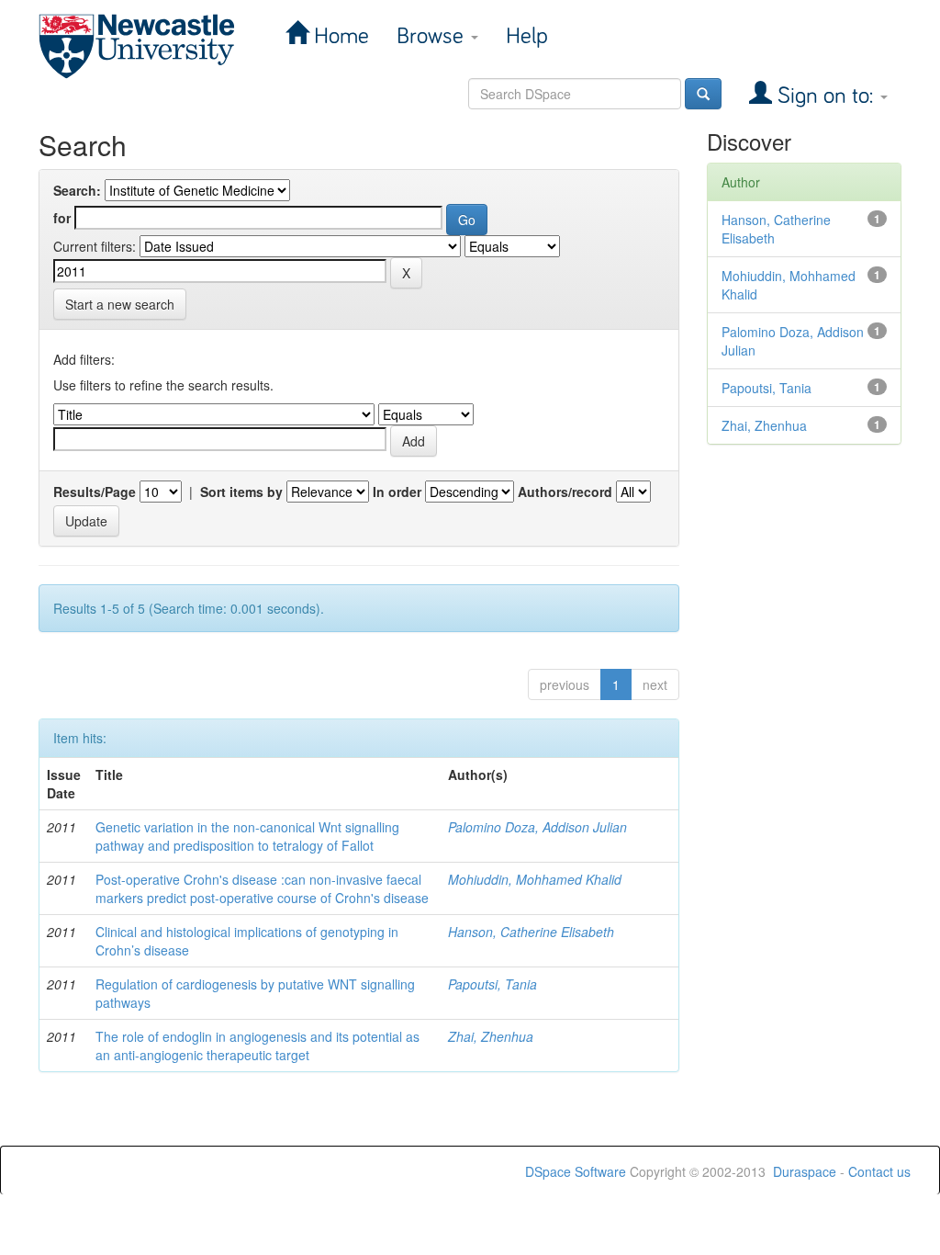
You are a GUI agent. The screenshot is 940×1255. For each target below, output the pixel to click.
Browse (433, 36)
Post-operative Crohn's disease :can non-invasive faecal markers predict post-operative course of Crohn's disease (262, 888)
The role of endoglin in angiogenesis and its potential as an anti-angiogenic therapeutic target (257, 1045)
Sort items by (241, 491)
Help (527, 36)
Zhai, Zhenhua (490, 1036)
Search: (77, 190)
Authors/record (565, 491)
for (62, 218)
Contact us (879, 1171)
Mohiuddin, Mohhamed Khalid (534, 879)
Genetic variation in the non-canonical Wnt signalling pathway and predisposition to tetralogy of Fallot (247, 836)
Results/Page (94, 491)
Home (338, 36)
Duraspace (804, 1171)
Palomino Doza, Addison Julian (537, 827)
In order (397, 491)
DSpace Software (575, 1171)
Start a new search (119, 304)
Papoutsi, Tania (492, 984)
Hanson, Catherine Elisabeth (531, 931)
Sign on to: (825, 96)
